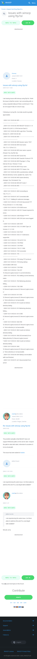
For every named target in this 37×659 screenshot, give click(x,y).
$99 (21, 602)
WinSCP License (9, 651)
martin (13, 414)
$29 (15, 602)
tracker (23, 452)
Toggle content (18, 621)
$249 (25, 602)
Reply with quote (9, 92)
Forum (3, 9)
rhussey (14, 73)
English (18, 642)
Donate (18, 597)
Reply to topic (11, 23)
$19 (11, 602)
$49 (18, 602)
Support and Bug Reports (14, 9)
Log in (28, 23)
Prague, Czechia (21, 421)
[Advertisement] (18, 48)
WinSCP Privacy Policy (23, 651)
